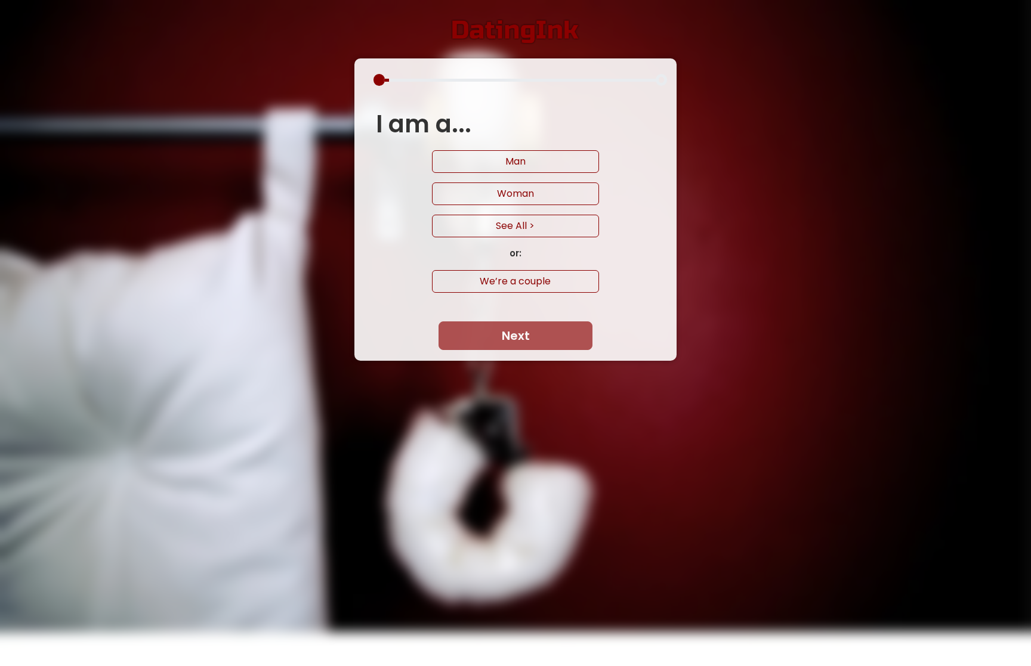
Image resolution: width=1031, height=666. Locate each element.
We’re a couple (515, 281)
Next (516, 335)
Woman (515, 193)
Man (515, 161)
